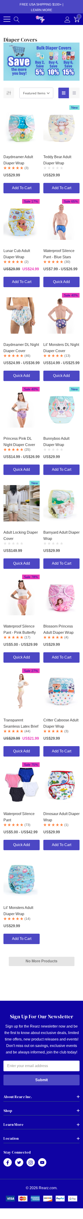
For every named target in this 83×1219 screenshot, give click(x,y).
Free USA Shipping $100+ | (41, 7)
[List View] (74, 93)
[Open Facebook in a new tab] (8, 1163)
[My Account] (67, 19)
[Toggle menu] (6, 19)
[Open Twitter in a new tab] (19, 1163)
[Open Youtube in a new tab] (42, 1163)
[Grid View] (63, 93)
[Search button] (17, 19)
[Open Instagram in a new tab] (31, 1163)
